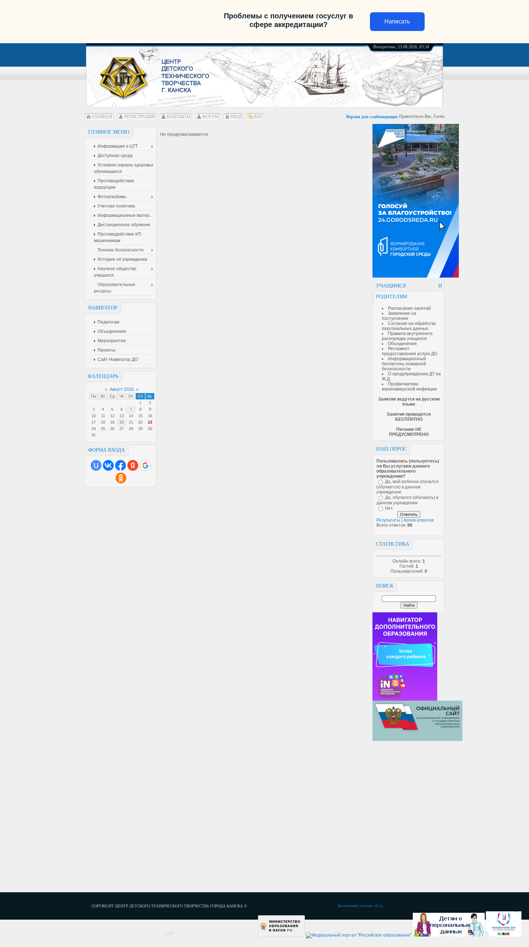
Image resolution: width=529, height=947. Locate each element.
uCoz (378, 905)
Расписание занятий (409, 308)
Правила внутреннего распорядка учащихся (407, 336)
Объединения (402, 343)
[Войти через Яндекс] (132, 465)
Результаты (388, 520)
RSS (258, 116)
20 (121, 422)
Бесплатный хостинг (355, 905)
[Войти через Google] (145, 465)
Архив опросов (418, 520)
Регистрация (139, 116)
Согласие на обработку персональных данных (409, 326)
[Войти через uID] (96, 465)
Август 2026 (122, 389)
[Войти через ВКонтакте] (108, 465)
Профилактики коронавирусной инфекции (409, 386)
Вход (236, 116)
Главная (102, 116)
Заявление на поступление (399, 316)
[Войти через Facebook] (120, 465)
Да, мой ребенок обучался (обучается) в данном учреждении (407, 487)
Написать (397, 21)
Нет (389, 508)
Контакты (178, 116)
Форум (210, 116)
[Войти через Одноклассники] (121, 478)
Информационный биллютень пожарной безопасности (404, 363)
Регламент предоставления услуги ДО (409, 351)
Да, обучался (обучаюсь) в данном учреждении (407, 500)
